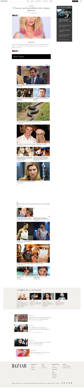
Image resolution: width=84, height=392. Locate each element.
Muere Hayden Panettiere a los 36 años (40, 352)
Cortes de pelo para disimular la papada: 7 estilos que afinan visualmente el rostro (65, 35)
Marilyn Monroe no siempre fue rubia (60, 303)
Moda (28, 1)
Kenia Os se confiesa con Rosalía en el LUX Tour (35, 303)
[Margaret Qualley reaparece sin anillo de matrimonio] (48, 296)
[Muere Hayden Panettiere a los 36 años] (23, 353)
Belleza (32, 1)
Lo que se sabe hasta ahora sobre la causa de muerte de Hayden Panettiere (40, 343)
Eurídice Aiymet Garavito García (38, 320)
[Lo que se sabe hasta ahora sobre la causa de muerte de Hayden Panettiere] (21, 342)
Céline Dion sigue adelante (64, 39)
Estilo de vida (45, 1)
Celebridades (38, 1)
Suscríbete (75, 1)
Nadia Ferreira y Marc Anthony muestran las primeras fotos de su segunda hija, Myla (40, 318)
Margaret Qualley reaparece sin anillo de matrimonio (48, 304)
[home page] (4, 1)
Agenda (51, 1)
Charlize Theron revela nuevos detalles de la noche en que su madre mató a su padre (22, 304)
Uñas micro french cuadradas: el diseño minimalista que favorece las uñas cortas (65, 26)
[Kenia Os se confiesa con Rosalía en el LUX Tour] (36, 296)
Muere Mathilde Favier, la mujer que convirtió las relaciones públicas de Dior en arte (39, 329)
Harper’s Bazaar (34, 12)
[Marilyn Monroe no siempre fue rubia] (61, 296)
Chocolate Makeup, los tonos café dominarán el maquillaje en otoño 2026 (65, 30)
